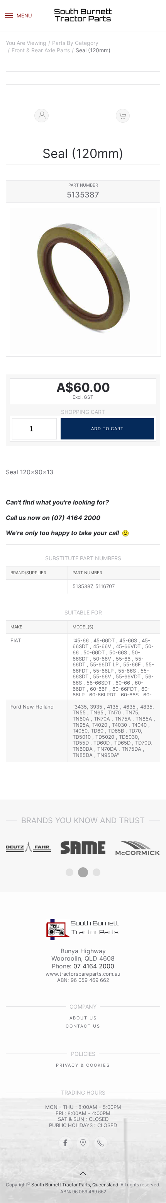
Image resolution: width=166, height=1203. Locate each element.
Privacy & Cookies (83, 1065)
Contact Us (83, 1026)
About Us (83, 1018)
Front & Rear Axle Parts (41, 50)
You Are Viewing (26, 43)
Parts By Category (75, 43)
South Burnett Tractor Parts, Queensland (74, 1185)
